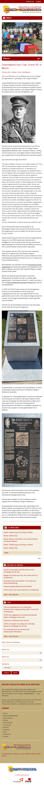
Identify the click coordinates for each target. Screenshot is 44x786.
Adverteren (7, 734)
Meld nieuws (13, 594)
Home (5, 713)
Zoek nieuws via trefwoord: (11, 642)
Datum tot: (5, 657)
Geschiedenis (7, 718)
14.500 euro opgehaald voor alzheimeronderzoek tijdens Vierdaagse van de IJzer (20, 616)
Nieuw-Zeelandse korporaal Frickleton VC (21, 283)
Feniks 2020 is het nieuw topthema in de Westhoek (21, 590)
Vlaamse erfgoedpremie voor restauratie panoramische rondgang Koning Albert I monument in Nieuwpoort (21, 609)
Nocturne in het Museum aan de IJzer (16, 621)
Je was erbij (7, 725)
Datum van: (6, 650)
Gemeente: (5, 664)
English (38, 1)
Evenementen (8, 722)
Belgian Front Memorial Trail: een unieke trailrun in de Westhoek (21, 576)
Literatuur (6, 729)
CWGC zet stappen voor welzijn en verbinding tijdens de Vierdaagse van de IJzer (19, 625)
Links (5, 732)
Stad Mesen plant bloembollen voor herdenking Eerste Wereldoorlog (20, 582)
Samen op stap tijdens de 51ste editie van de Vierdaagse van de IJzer (19, 571)
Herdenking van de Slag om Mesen (18, 532)
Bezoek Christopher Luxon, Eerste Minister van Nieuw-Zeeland (21, 540)
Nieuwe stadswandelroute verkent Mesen (18, 587)
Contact (5, 736)
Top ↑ (40, 558)
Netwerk (6, 727)
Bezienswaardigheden (10, 716)
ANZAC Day (10, 536)
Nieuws (5, 720)
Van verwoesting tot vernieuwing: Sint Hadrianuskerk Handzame (16, 631)
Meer (6, 553)
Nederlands (30, 1)
